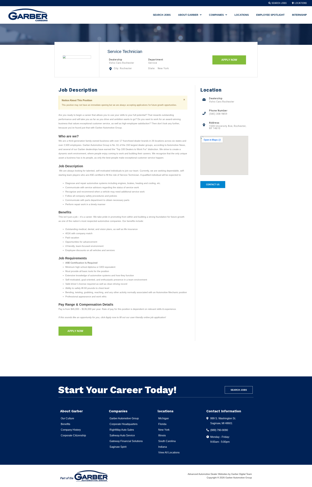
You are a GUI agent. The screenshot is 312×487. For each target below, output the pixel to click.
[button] (229, 59)
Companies (216, 14)
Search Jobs (162, 14)
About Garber (188, 14)
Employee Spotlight (270, 14)
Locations (241, 14)
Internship (299, 14)
